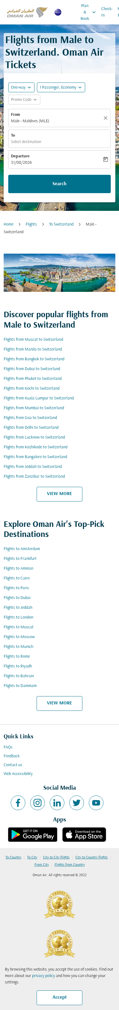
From (15, 114)
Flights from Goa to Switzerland (30, 418)
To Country (13, 857)
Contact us (13, 765)
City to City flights (56, 857)
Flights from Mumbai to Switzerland (34, 408)
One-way (18, 87)
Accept (59, 997)
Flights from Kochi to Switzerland (32, 388)
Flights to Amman (18, 568)
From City (41, 865)
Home (8, 224)
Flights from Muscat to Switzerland (33, 339)
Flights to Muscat (19, 627)
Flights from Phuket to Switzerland (33, 378)
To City (32, 857)
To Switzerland (61, 224)
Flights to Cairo (17, 578)
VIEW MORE (59, 493)
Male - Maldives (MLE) (30, 121)
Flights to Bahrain (19, 676)
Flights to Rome (17, 656)
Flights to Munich (18, 647)
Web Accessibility (18, 774)
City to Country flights (91, 857)
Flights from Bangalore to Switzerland (35, 457)
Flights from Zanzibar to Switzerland (34, 476)
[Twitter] (76, 802)
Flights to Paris (16, 588)
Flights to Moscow (19, 637)
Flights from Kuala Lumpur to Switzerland (39, 398)
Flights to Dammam (20, 686)
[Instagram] (37, 802)
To (13, 135)
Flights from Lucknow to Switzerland (34, 437)
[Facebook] (18, 802)
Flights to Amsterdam (22, 549)
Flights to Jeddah (18, 607)
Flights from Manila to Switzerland (33, 349)
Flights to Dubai (17, 598)
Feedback (12, 756)
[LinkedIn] (57, 802)
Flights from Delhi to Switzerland (31, 427)
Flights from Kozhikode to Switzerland (35, 447)
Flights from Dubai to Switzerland (32, 369)
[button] (61, 87)
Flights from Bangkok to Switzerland (34, 359)
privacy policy (43, 976)
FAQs (8, 747)
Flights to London (18, 617)
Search (59, 184)
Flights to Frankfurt (20, 558)
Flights (31, 224)
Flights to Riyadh (18, 666)
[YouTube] (96, 802)
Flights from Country (70, 865)
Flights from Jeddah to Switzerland (33, 467)
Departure (20, 156)
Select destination (26, 142)
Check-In (107, 12)
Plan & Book (89, 12)
